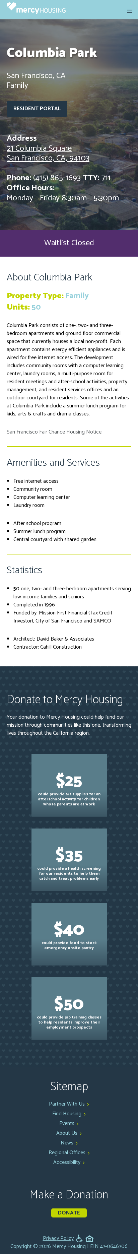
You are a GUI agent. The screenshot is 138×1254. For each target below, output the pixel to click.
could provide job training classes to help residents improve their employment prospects (69, 1011)
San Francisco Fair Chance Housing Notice (54, 432)
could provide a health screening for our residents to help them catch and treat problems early (69, 862)
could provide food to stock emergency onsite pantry (69, 933)
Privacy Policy (58, 1239)
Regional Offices (67, 1152)
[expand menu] (129, 10)
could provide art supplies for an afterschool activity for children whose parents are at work (69, 787)
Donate (69, 1212)
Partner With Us (67, 1104)
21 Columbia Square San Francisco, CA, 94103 (48, 153)
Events (66, 1123)
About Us (66, 1133)
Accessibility (66, 1162)
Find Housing (66, 1113)
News (67, 1142)
